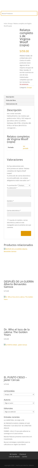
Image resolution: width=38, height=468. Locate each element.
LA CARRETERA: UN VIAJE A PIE (14, 420)
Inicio (5, 23)
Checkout (22, 454)
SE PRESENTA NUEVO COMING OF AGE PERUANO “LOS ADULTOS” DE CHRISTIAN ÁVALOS (17, 425)
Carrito (24, 457)
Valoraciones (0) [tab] (11, 104)
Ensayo (10, 23)
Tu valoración (12, 188)
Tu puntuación (12, 185)
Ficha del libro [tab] (11, 100)
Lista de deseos (14, 457)
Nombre (10, 201)
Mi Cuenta (13, 454)
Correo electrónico (14, 210)
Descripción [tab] (10, 97)
